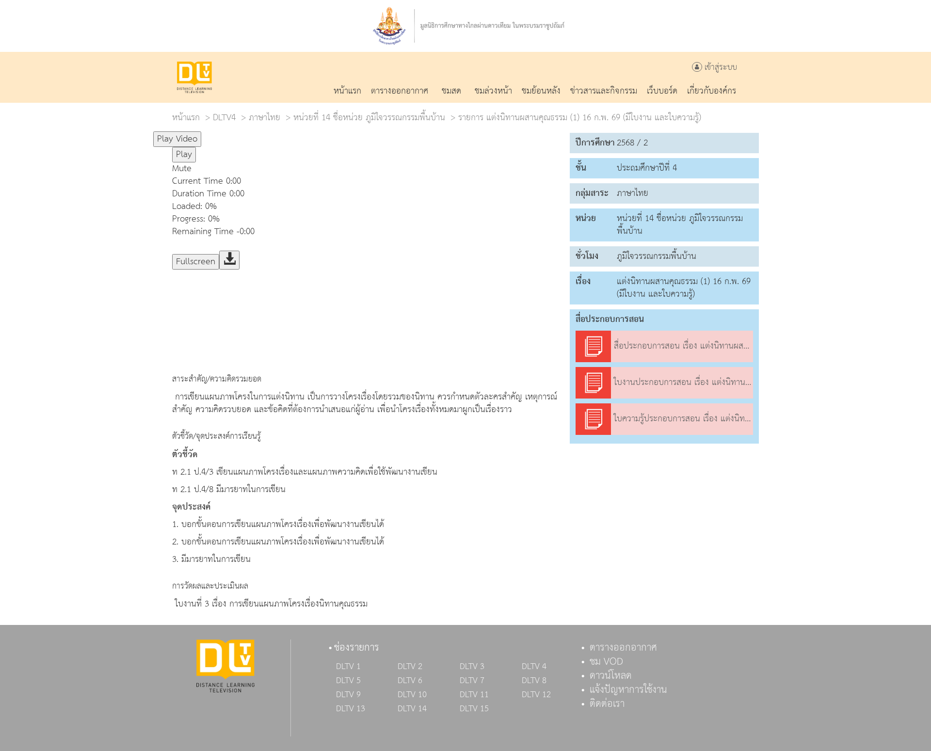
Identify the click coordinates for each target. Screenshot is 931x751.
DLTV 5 (348, 680)
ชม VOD (606, 661)
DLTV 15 (474, 709)
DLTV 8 (534, 680)
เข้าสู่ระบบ (719, 68)
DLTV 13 (350, 709)
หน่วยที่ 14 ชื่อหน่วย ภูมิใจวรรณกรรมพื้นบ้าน (369, 117)
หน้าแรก (186, 117)
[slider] (249, 135)
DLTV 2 (410, 666)
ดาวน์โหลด (611, 676)
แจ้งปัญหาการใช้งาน (628, 690)
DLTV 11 (474, 695)
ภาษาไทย (264, 117)
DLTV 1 (348, 666)
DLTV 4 (534, 666)
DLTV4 (224, 117)
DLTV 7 (472, 680)
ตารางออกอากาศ (623, 647)
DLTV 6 (410, 680)
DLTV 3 (472, 666)
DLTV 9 (348, 695)
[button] (366, 168)
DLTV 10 (412, 695)
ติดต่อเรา (607, 704)
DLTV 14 (412, 709)
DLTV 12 (536, 695)
